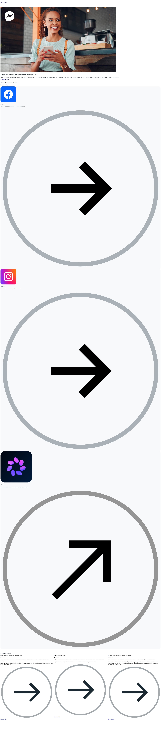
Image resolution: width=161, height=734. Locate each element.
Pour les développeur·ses (5, 727)
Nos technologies (4, 84)
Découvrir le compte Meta (6, 732)
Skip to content (3, 2)
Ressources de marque (5, 728)
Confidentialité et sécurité (6, 730)
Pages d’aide (3, 724)
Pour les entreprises (4, 726)
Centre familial (3, 731)
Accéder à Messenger (5, 79)
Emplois (2, 729)
